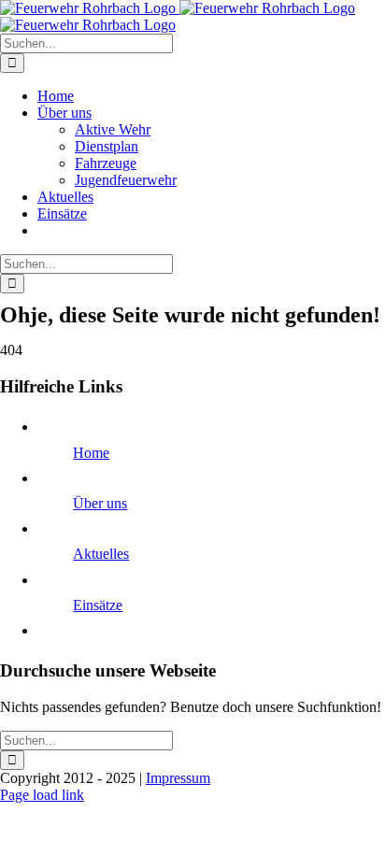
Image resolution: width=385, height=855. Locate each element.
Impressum (178, 778)
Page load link (42, 795)
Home (91, 453)
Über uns (100, 503)
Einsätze (97, 605)
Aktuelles (101, 554)
